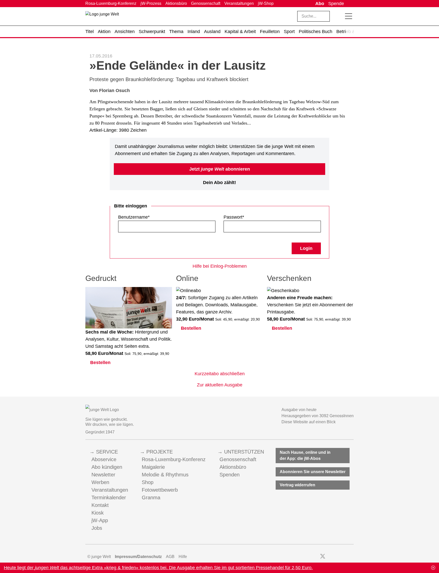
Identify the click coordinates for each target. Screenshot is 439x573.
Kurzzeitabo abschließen (220, 373)
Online (187, 278)
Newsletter (103, 474)
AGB (170, 556)
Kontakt (100, 505)
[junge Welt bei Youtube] (337, 557)
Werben (100, 482)
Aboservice (103, 459)
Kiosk (97, 513)
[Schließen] (433, 568)
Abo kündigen (106, 467)
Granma (151, 497)
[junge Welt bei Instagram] (330, 557)
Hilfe (183, 556)
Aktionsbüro (176, 3)
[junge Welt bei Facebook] (314, 557)
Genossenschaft (205, 3)
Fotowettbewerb (160, 490)
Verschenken (289, 278)
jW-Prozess (150, 3)
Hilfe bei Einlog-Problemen (220, 266)
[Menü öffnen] (348, 16)
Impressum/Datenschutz (138, 556)
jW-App (99, 520)
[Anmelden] (350, 3)
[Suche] (337, 16)
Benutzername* (134, 217)
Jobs (96, 528)
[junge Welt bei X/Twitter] (322, 557)
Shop (147, 482)
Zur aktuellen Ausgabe (219, 384)
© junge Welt (99, 556)
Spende (336, 3)
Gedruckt (100, 278)
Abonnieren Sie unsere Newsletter (313, 472)
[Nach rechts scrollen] (350, 31)
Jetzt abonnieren (219, 169)
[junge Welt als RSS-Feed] (351, 557)
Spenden (230, 474)
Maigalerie (153, 467)
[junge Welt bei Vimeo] (344, 557)
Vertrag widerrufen (297, 485)
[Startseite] (102, 17)
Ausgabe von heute (299, 410)
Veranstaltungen (239, 3)
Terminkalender (108, 497)
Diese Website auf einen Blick (308, 422)
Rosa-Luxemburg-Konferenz (110, 3)
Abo (319, 3)
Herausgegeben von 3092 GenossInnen (317, 416)
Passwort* (234, 217)
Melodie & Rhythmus (165, 474)
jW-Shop (266, 3)
